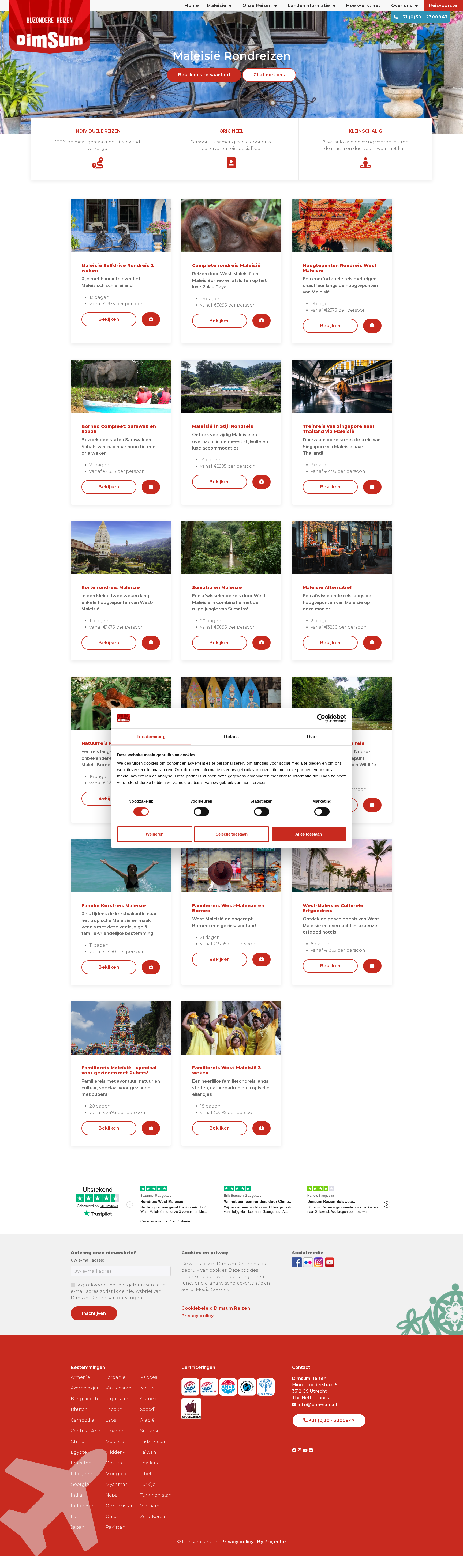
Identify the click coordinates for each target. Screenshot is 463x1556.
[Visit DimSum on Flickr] (311, 1450)
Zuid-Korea (152, 1516)
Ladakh (114, 1409)
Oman (113, 1516)
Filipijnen (81, 1473)
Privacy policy (197, 1315)
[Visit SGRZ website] (209, 1385)
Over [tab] (312, 736)
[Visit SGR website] (190, 1385)
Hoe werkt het (363, 5)
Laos (111, 1420)
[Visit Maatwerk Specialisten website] (191, 1407)
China (77, 1441)
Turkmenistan (155, 1495)
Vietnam (149, 1505)
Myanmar (116, 1484)
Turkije (147, 1484)
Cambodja (82, 1420)
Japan (78, 1527)
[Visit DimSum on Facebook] (297, 1262)
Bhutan (79, 1409)
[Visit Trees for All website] (266, 1385)
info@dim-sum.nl (317, 1404)
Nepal (112, 1495)
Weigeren (154, 834)
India (76, 1495)
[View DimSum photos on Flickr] (308, 1262)
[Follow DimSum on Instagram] (319, 1262)
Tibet (146, 1473)
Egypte (79, 1452)
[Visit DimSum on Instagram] (300, 1450)
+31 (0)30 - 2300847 (423, 17)
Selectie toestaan (232, 834)
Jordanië (115, 1377)
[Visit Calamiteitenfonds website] (247, 1385)
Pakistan (115, 1527)
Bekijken (109, 319)
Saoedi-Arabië (148, 1415)
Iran (75, 1516)
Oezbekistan (120, 1505)
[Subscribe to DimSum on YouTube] (329, 1262)
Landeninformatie (309, 5)
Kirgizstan (117, 1398)
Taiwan (148, 1452)
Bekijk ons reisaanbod (204, 74)
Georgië (80, 1484)
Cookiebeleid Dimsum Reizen (215, 1308)
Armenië (80, 1377)
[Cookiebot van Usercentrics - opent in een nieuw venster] (322, 718)
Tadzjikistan (153, 1441)
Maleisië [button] (216, 5)
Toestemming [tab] (151, 736)
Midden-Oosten (115, 1458)
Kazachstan (119, 1388)
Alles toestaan (308, 834)
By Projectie (271, 1541)
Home (192, 5)
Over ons (401, 5)
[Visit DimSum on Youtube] (306, 1450)
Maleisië (115, 1441)
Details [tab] (231, 736)
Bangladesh (84, 1398)
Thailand (150, 1463)
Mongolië (117, 1473)
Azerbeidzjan (85, 1388)
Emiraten (81, 1463)
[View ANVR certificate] (228, 1385)
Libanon (115, 1430)
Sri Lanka (150, 1430)
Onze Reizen (257, 5)
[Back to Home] (49, 27)
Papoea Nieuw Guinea (149, 1388)
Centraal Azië (85, 1430)
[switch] (201, 811)
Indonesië (82, 1505)
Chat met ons (269, 74)
